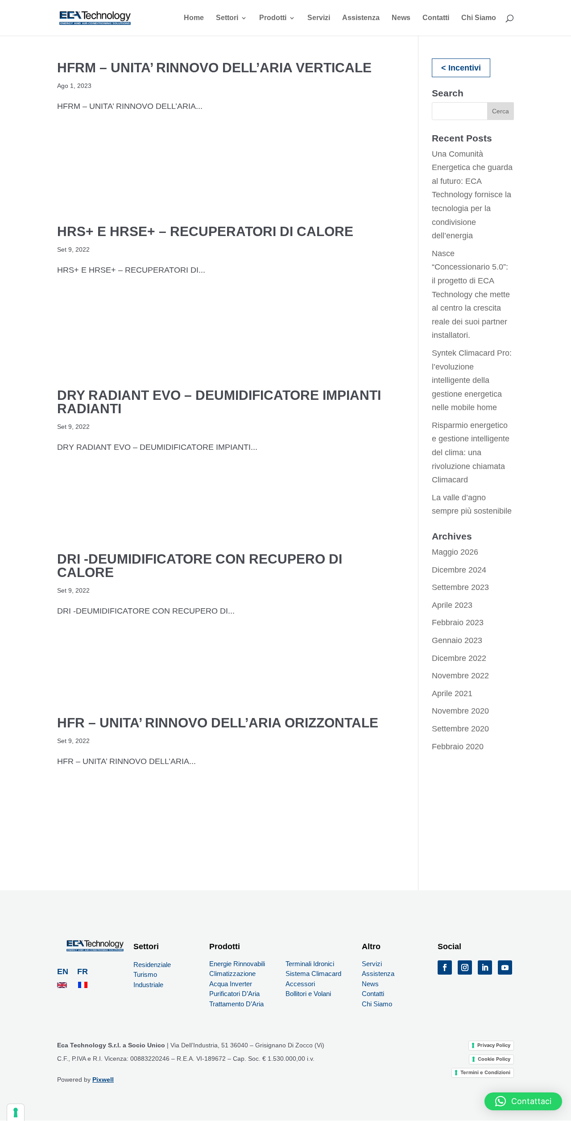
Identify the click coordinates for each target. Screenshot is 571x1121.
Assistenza (361, 18)
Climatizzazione (232, 973)
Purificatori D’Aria (234, 993)
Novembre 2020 (460, 710)
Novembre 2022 (460, 675)
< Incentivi (461, 67)
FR (82, 971)
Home (194, 18)
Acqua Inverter (230, 984)
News (401, 18)
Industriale (148, 984)
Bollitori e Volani (308, 993)
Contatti (435, 18)
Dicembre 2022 (459, 658)
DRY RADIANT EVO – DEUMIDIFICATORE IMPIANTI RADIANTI (219, 402)
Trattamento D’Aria (237, 1004)
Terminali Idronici (310, 963)
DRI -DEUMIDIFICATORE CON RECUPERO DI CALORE (199, 566)
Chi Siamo (478, 18)
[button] (523, 1101)
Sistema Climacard (313, 973)
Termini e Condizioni (485, 1072)
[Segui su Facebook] (445, 967)
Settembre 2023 (460, 587)
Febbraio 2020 (458, 746)
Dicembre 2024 (459, 569)
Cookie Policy (494, 1059)
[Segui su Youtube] (505, 967)
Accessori (300, 984)
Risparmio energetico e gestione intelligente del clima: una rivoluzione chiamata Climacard (470, 452)
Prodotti (272, 18)
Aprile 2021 (452, 693)
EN (63, 971)
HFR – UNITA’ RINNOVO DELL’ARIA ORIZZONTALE (217, 722)
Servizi (318, 18)
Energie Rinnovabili (237, 963)
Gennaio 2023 (457, 640)
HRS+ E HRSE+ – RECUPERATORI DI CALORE (205, 231)
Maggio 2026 (455, 552)
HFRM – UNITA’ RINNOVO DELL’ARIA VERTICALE (214, 67)
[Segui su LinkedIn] (485, 967)
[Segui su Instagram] (465, 967)
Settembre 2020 (460, 728)
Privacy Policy (493, 1045)
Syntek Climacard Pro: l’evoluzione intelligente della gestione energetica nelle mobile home (472, 380)
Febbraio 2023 (458, 622)
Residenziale (152, 964)
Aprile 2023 (452, 605)
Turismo (145, 974)
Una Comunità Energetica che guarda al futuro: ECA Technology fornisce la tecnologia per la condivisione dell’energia (472, 195)
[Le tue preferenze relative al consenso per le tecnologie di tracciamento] (15, 1112)
